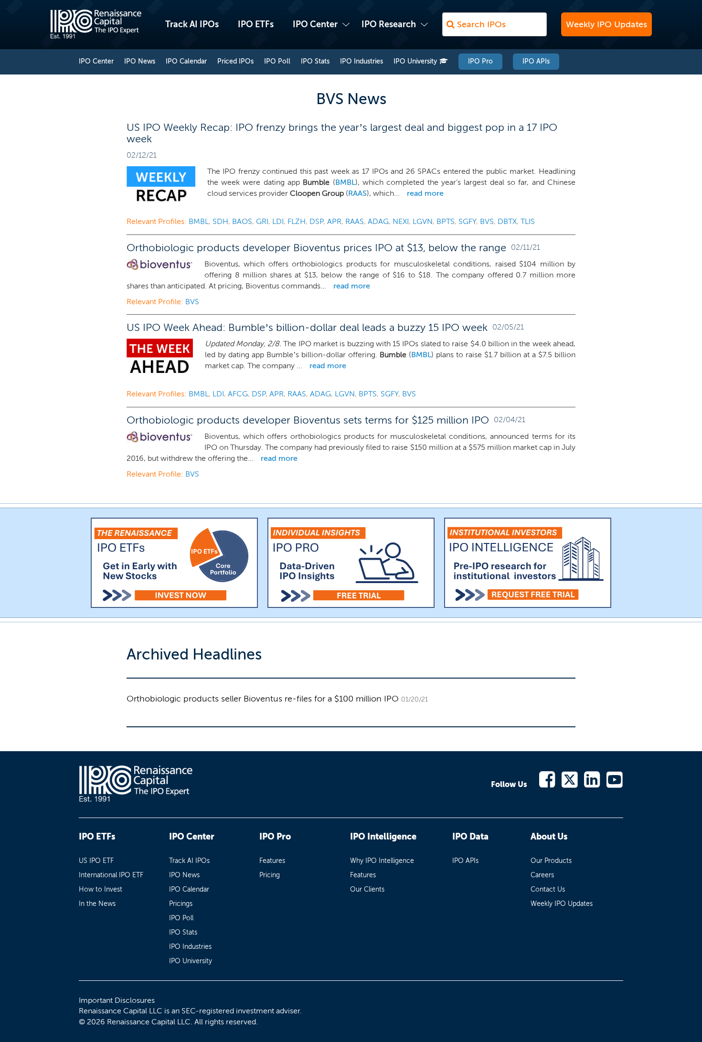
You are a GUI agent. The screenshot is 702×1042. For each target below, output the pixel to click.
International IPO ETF (111, 875)
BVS (487, 221)
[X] (570, 778)
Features (272, 861)
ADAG (378, 221)
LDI (278, 221)
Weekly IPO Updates (606, 24)
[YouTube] (614, 778)
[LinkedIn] (592, 778)
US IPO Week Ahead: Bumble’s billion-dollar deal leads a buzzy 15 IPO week (307, 327)
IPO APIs (536, 61)
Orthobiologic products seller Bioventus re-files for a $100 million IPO (263, 698)
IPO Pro (480, 61)
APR (334, 221)
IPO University (415, 61)
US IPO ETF (96, 861)
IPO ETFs (256, 24)
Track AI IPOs (192, 24)
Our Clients (367, 889)
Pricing (269, 875)
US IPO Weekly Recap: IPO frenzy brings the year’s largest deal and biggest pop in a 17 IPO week (342, 133)
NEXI (401, 221)
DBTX (507, 221)
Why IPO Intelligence (382, 861)
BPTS (445, 221)
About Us (549, 836)
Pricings (180, 904)
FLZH (296, 221)
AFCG (238, 393)
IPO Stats (315, 61)
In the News (97, 904)
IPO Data (470, 836)
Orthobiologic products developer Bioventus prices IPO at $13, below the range (316, 247)
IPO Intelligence (383, 836)
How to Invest (100, 889)
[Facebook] (547, 778)
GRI (262, 221)
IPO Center (315, 24)
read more (425, 193)
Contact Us (548, 889)
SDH (220, 221)
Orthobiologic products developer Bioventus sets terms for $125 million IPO (308, 420)
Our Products (551, 861)
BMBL (345, 182)
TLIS (528, 221)
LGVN (423, 221)
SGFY (467, 221)
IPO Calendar (186, 61)
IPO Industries (361, 61)
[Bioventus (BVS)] (159, 264)
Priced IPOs (235, 61)
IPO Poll (277, 61)
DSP (316, 221)
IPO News (139, 61)
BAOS (242, 221)
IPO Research (389, 24)
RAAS (357, 193)
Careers (542, 875)
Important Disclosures (117, 1000)
